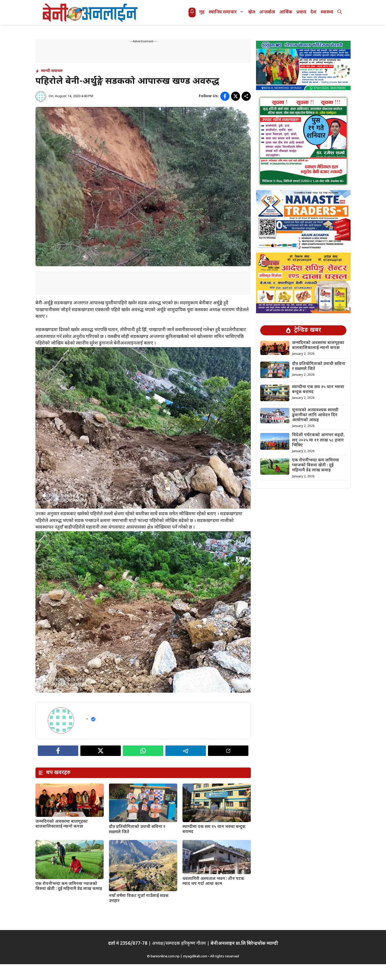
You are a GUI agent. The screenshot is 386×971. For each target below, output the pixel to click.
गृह (202, 12)
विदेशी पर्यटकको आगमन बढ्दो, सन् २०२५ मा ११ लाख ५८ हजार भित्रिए (318, 440)
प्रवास (301, 12)
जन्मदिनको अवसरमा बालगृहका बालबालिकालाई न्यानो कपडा (61, 824)
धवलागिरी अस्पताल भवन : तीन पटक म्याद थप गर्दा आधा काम (213, 881)
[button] (339, 12)
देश (313, 12)
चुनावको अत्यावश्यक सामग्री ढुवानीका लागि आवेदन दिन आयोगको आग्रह (315, 415)
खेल (251, 12)
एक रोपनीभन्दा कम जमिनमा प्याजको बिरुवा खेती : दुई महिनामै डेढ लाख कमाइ (68, 886)
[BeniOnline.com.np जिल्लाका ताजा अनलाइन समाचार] (90, 12)
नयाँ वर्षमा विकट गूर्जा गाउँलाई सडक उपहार (139, 898)
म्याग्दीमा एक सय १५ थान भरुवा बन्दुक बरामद (214, 829)
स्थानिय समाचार (223, 12)
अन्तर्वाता (267, 12)
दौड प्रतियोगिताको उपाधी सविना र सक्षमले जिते (137, 829)
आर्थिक (285, 12)
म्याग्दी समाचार (51, 71)
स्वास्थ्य (327, 12)
